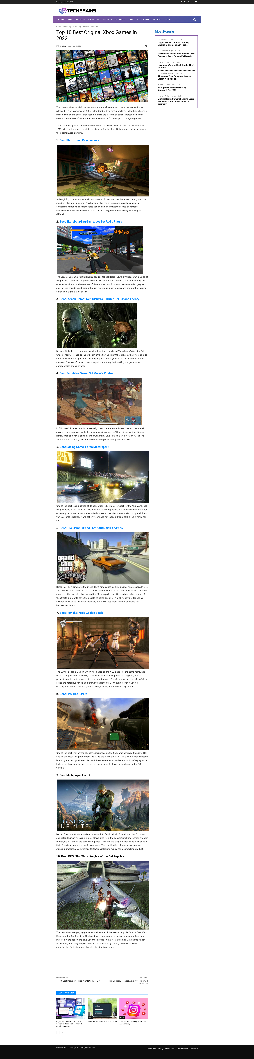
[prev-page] (58, 1032)
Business (161, 39)
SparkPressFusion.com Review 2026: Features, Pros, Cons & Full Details (176, 54)
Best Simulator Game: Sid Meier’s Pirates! (87, 373)
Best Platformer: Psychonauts (79, 140)
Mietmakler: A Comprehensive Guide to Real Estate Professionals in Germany (176, 101)
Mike (64, 46)
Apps (65, 27)
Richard (168, 62)
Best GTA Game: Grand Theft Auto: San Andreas (91, 528)
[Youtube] (196, 1)
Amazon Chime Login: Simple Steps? (102, 1021)
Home (58, 27)
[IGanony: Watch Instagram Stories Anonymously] (133, 1008)
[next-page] (62, 1032)
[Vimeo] (192, 1)
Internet (160, 62)
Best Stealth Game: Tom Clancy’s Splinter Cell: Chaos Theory (99, 299)
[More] (100, 965)
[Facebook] (181, 1)
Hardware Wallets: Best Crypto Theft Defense (176, 66)
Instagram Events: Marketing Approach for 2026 (172, 88)
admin (167, 39)
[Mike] (58, 46)
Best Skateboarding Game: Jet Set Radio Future (91, 221)
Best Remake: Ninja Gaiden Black (81, 612)
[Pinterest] (87, 965)
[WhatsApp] (93, 965)
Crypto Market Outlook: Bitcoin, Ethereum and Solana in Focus (173, 43)
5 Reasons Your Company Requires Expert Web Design (175, 77)
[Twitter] (188, 1)
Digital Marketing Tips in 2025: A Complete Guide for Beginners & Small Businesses (69, 1023)
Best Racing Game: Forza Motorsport (84, 447)
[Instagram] (185, 1)
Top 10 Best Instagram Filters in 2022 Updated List (78, 981)
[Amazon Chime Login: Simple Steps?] (102, 1008)
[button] (194, 19)
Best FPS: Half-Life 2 (73, 694)
